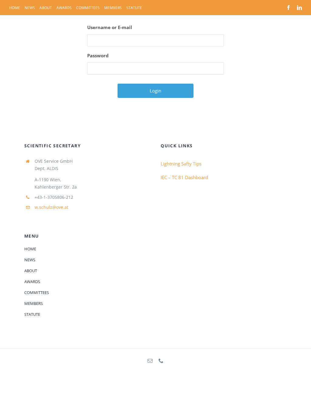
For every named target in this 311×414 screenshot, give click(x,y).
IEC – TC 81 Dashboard (184, 177)
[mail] (150, 360)
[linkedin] (299, 7)
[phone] (161, 360)
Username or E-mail (109, 27)
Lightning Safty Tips (181, 164)
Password (98, 55)
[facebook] (288, 7)
